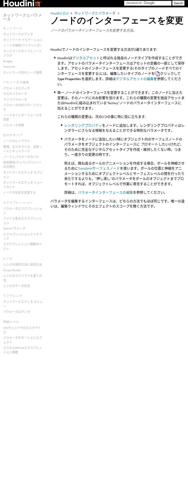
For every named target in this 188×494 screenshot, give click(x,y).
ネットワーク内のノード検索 (22, 72)
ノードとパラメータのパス (21, 157)
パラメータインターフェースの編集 (105, 192)
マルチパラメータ (15, 94)
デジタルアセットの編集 (135, 79)
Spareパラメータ (14, 228)
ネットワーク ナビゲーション (23, 40)
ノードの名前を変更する (19, 192)
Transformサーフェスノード (99, 168)
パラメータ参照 (13, 125)
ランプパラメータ (15, 99)
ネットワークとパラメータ (95, 13)
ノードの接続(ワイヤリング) (22, 45)
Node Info (9, 67)
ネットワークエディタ (18, 34)
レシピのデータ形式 (16, 286)
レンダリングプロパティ (83, 125)
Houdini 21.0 (59, 13)
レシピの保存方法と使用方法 (22, 264)
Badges (7, 61)
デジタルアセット (86, 58)
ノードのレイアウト (16, 141)
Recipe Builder (12, 270)
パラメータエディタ (16, 88)
